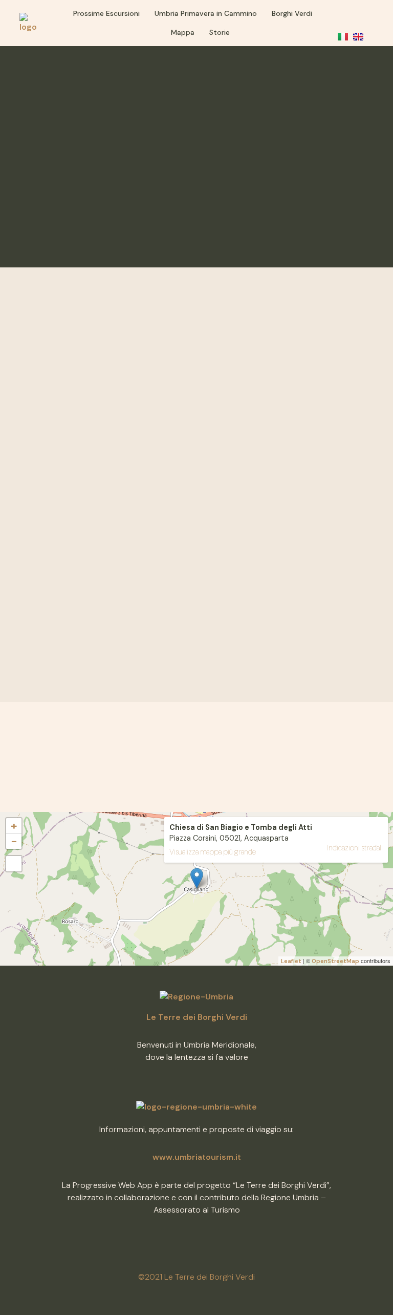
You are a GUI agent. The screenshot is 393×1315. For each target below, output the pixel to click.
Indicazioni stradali (355, 847)
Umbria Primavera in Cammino (206, 13)
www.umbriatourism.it (196, 1157)
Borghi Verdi (292, 13)
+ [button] (14, 825)
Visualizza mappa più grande (212, 852)
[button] (333, 23)
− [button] (14, 840)
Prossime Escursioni (106, 13)
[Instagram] (204, 1257)
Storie (219, 32)
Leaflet (291, 961)
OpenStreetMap (335, 961)
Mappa (182, 32)
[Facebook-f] (189, 1257)
